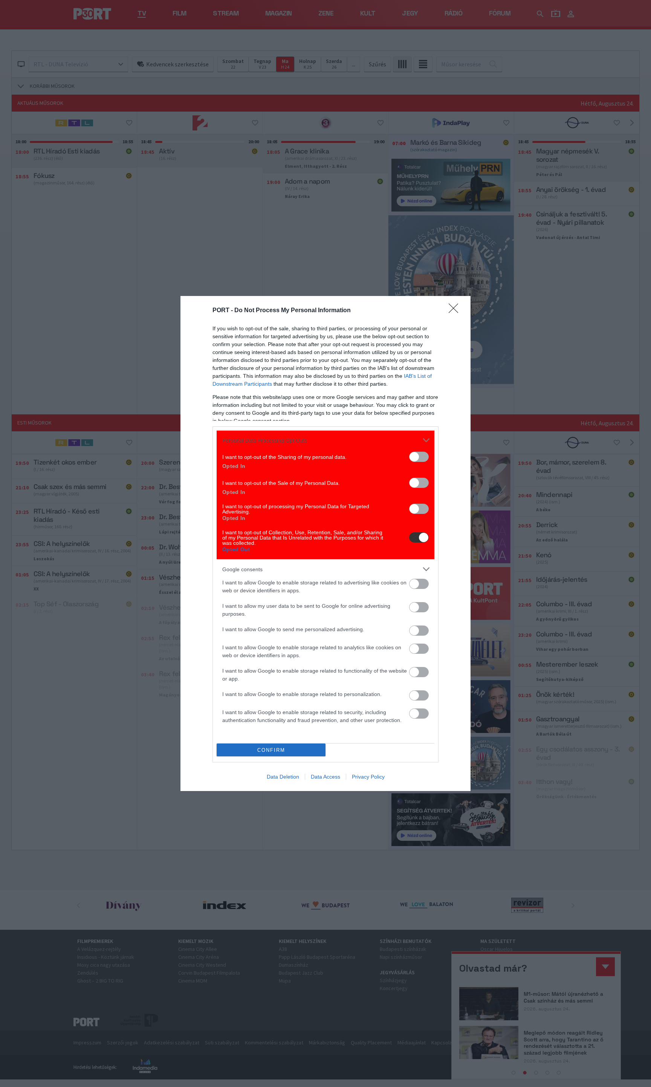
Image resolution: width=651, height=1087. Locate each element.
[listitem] (325, 440)
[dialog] (325, 543)
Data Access (325, 777)
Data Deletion (283, 777)
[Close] (456, 311)
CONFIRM (271, 750)
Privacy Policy (368, 777)
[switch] (419, 457)
